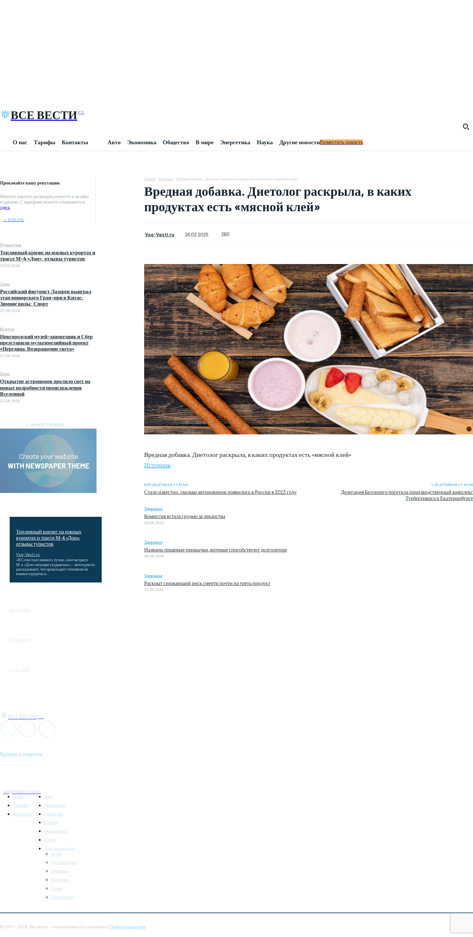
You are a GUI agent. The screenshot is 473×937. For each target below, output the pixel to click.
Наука (5, 373)
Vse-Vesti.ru (28, 554)
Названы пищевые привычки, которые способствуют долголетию (215, 549)
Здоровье (165, 178)
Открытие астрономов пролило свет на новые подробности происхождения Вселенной (45, 387)
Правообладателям (127, 926)
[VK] (120, 213)
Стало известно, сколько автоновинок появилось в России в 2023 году (220, 492)
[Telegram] (119, 198)
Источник (157, 464)
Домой (149, 178)
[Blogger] (8, 729)
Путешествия (11, 244)
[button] (466, 126)
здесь (5, 207)
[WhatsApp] (120, 182)
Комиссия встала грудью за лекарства (184, 516)
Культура (7, 329)
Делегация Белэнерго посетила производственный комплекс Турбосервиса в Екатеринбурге (407, 495)
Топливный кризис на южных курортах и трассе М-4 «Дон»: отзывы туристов (47, 255)
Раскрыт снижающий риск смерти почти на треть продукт (207, 583)
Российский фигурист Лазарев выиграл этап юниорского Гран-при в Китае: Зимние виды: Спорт (45, 297)
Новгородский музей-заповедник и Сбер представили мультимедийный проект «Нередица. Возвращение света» (46, 342)
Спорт (5, 283)
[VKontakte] (27, 729)
